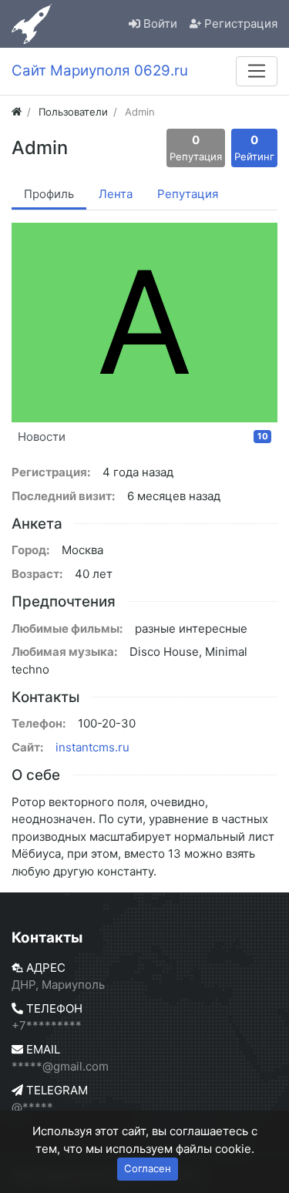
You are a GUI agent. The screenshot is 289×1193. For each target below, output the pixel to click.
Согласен (147, 1168)
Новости (143, 436)
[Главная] (17, 112)
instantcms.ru (92, 747)
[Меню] (256, 71)
